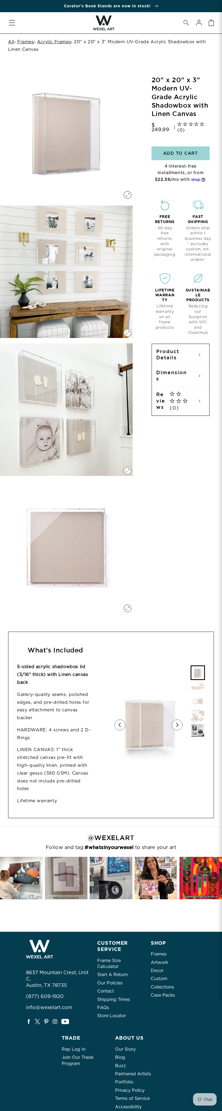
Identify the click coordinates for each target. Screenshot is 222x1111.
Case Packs (163, 995)
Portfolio (124, 1082)
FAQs (103, 1007)
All (11, 41)
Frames (25, 41)
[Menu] (12, 22)
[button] (186, 22)
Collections (162, 987)
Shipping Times (113, 999)
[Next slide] (177, 724)
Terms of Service (132, 1098)
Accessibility (128, 1106)
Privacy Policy (130, 1090)
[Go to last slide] (120, 724)
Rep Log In (74, 1049)
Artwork (159, 962)
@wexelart (111, 838)
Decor (157, 970)
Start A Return (112, 974)
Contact (105, 991)
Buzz (120, 1065)
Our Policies (110, 983)
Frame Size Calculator (109, 963)
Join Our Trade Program (77, 1060)
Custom (159, 978)
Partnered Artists (133, 1073)
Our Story (125, 1049)
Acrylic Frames (54, 41)
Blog (120, 1057)
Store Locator (111, 1015)
